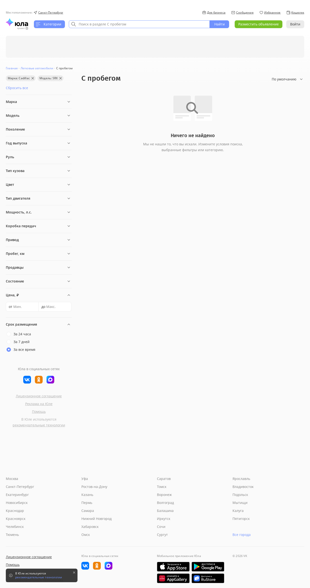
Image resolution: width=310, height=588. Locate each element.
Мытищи (240, 502)
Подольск (240, 494)
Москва (12, 478)
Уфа (84, 478)
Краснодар (15, 510)
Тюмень (12, 534)
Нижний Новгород (96, 518)
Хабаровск (90, 526)
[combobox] (139, 24)
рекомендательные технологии (39, 425)
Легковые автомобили (37, 68)
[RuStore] (208, 578)
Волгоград (165, 502)
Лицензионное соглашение (39, 396)
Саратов (164, 478)
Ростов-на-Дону (94, 486)
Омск (85, 534)
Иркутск (163, 518)
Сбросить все (17, 88)
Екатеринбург (17, 494)
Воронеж (164, 494)
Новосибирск (17, 502)
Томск (161, 486)
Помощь (39, 411)
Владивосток (243, 486)
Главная (12, 68)
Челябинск (15, 526)
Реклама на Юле (39, 403)
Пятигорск (241, 518)
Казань (87, 494)
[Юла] (17, 22)
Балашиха (165, 510)
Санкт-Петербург (20, 486)
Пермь (86, 502)
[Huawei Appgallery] (173, 578)
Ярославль (241, 478)
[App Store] (173, 567)
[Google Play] (208, 567)
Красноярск (15, 518)
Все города (241, 534)
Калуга (238, 510)
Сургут (162, 534)
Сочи (161, 526)
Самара (87, 510)
